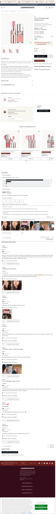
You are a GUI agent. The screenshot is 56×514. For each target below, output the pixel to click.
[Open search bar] (4, 7)
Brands (6, 10)
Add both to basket (43, 110)
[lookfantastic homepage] (27, 7)
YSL (35, 16)
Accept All (41, 508)
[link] (46, 7)
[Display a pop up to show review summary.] (9, 155)
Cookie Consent (23, 477)
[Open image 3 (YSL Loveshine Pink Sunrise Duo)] (17, 50)
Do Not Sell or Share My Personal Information (26, 479)
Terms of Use (30, 512)
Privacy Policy (23, 512)
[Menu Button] (1, 7)
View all (52, 36)
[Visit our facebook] (39, 463)
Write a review (37, 29)
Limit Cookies (41, 505)
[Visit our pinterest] (52, 463)
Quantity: (36, 48)
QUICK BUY (10, 158)
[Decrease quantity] (36, 51)
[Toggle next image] (32, 29)
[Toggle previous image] (2, 29)
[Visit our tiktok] (49, 463)
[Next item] (53, 145)
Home (2, 10)
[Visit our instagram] (44, 463)
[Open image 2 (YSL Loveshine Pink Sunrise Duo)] (10, 50)
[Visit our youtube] (47, 463)
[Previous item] (2, 145)
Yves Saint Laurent (12, 10)
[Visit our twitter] (41, 463)
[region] (27, 505)
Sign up (23, 463)
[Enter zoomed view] (30, 42)
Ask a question (43, 29)
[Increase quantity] (43, 51)
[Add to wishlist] (51, 56)
